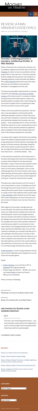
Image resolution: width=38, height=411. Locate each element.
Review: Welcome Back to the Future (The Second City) (18, 365)
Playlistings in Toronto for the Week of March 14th (17, 292)
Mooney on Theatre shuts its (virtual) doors (14, 353)
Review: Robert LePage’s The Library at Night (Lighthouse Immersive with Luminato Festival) (19, 361)
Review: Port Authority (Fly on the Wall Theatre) (16, 299)
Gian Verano (15, 31)
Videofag (4, 72)
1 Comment (24, 31)
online (13, 272)
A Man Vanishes (10, 81)
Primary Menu (35, 14)
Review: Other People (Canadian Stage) (13, 356)
